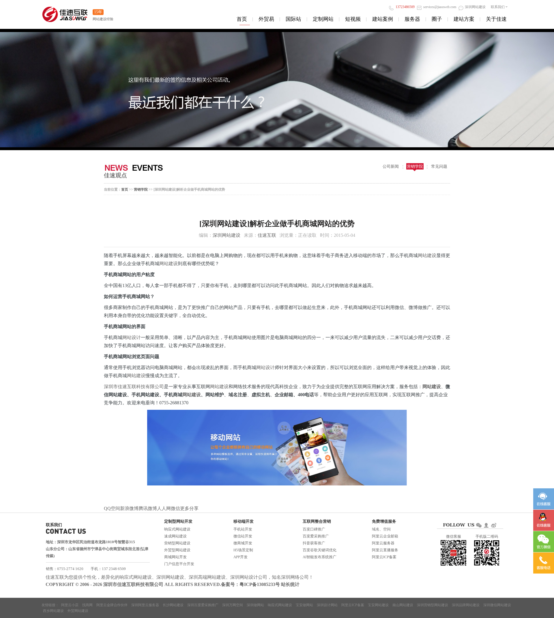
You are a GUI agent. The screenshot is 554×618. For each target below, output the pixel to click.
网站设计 (131, 337)
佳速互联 (267, 235)
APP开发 (240, 557)
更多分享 (189, 508)
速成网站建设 (175, 536)
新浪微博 (129, 508)
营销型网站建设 (177, 543)
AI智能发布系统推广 (319, 557)
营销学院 (415, 166)
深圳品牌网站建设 (466, 605)
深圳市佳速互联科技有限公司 (134, 386)
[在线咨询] (543, 498)
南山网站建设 (402, 605)
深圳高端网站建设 (207, 577)
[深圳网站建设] (65, 11)
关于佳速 (496, 19)
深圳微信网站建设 (497, 605)
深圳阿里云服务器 (145, 605)
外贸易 (266, 19)
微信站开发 (242, 536)
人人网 (164, 508)
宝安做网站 (304, 605)
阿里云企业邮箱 (385, 536)
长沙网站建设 (173, 605)
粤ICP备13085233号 (259, 584)
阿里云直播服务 (385, 550)
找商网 (87, 605)
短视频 (353, 19)
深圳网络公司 (295, 577)
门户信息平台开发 (179, 564)
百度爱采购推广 (316, 536)
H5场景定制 (243, 550)
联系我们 (498, 7)
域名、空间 (381, 529)
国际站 (293, 19)
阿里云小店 (69, 605)
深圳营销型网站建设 (432, 605)
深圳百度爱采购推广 (202, 605)
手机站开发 (242, 529)
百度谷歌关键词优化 (319, 550)
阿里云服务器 (383, 543)
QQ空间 (112, 508)
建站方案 (464, 19)
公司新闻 (391, 166)
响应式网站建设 (177, 529)
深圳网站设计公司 (248, 577)
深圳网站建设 (226, 235)
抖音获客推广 (314, 543)
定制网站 (323, 19)
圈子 (437, 19)
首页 (242, 19)
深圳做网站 (255, 605)
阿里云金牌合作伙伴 (112, 605)
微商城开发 (242, 543)
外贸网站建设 (78, 611)
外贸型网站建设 (177, 550)
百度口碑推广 (314, 529)
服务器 (412, 19)
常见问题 (439, 166)
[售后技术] (543, 520)
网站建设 (427, 255)
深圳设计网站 (327, 605)
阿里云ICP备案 (384, 557)
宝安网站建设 (378, 605)
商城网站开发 (175, 557)
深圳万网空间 (232, 605)
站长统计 (290, 584)
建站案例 (382, 19)
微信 (175, 508)
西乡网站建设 (53, 611)
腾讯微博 (147, 508)
